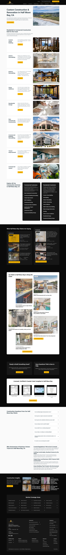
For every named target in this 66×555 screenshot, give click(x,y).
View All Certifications (33, 400)
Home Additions (11, 88)
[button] (25, 3)
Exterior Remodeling (12, 72)
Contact (39, 1)
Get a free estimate (10, 22)
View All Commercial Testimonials (14, 262)
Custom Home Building (11, 41)
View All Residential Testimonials (41, 261)
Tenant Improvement (12, 151)
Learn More (20, 44)
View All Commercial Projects (27, 351)
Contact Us (46, 372)
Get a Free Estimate (19, 372)
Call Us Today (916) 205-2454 (46, 1)
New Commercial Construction (12, 120)
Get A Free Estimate (55, 1)
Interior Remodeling (12, 56)
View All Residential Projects (39, 338)
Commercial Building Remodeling (12, 136)
